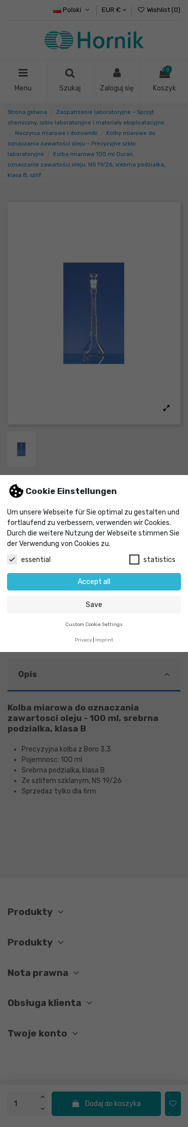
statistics (159, 560)
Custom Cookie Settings (94, 624)
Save (94, 604)
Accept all (94, 582)
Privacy (83, 639)
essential (36, 560)
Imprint (104, 639)
